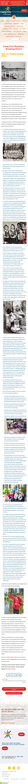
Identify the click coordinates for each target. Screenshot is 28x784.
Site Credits (23, 779)
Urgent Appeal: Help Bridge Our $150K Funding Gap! (17, 2)
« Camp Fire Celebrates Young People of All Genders (14, 689)
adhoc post (24, 21)
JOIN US (16, 657)
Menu (23, 10)
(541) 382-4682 (5, 776)
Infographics (20, 26)
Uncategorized (10, 36)
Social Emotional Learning (19, 31)
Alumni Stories (8, 23)
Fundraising (16, 23)
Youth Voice (18, 36)
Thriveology (21, 34)
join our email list (10, 758)
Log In (5, 748)
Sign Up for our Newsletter (8, 723)
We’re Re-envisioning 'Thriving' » (14, 693)
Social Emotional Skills (10, 34)
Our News (15, 29)
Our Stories (22, 29)
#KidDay (3, 21)
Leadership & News (7, 29)
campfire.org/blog (11, 668)
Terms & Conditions (15, 779)
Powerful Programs (7, 31)
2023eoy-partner (16, 21)
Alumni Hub (6, 661)
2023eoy (8, 21)
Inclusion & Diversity (9, 26)
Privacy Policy (6, 779)
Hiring (22, 23)
